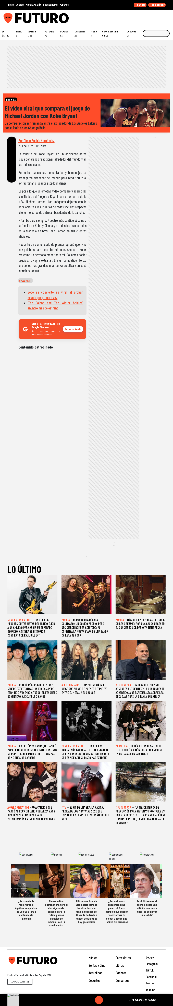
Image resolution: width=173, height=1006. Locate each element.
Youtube (150, 990)
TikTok (149, 970)
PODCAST (64, 4)
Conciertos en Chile (110, 33)
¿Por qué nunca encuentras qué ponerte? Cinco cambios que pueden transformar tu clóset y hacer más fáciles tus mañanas (116, 912)
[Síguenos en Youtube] (158, 16)
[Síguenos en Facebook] (148, 16)
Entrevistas (80, 33)
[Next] (115, 1000)
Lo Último (5, 33)
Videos (94, 33)
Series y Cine (32, 33)
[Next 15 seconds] (107, 1000)
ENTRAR (141, 5)
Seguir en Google (73, 329)
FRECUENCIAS (50, 4)
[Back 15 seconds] (91, 1000)
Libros (120, 965)
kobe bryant (26, 280)
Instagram (151, 964)
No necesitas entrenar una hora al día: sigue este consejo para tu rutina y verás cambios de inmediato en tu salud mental (56, 913)
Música (19, 33)
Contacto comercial (20, 981)
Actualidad (49, 33)
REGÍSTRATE (158, 5)
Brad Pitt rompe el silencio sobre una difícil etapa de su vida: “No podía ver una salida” (147, 908)
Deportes (64, 33)
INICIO (10, 4)
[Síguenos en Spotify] (164, 16)
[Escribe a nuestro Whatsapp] (169, 16)
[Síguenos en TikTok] (143, 16)
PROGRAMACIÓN (33, 4)
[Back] (83, 1000)
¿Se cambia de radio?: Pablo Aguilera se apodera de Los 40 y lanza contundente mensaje (26, 910)
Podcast (121, 973)
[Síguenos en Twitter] (153, 16)
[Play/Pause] (99, 1000)
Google (149, 957)
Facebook (151, 977)
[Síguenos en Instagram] (138, 16)
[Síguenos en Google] (132, 16)
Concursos (131, 33)
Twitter (149, 983)
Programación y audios (144, 999)
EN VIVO (20, 4)
